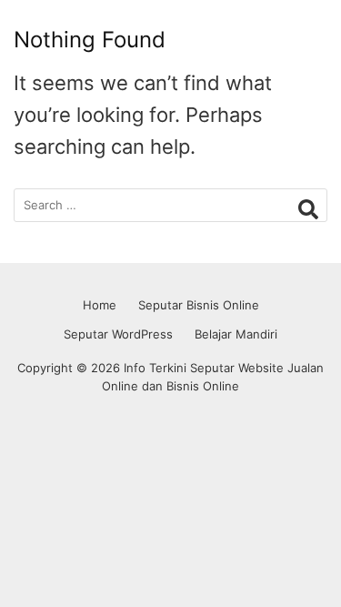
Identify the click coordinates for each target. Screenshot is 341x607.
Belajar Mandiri (236, 334)
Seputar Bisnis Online (198, 305)
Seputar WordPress (118, 334)
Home (99, 305)
